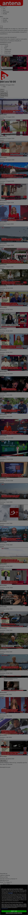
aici (22, 897)
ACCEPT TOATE (14, 911)
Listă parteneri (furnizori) (4, 908)
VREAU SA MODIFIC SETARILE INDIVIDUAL (14, 912)
